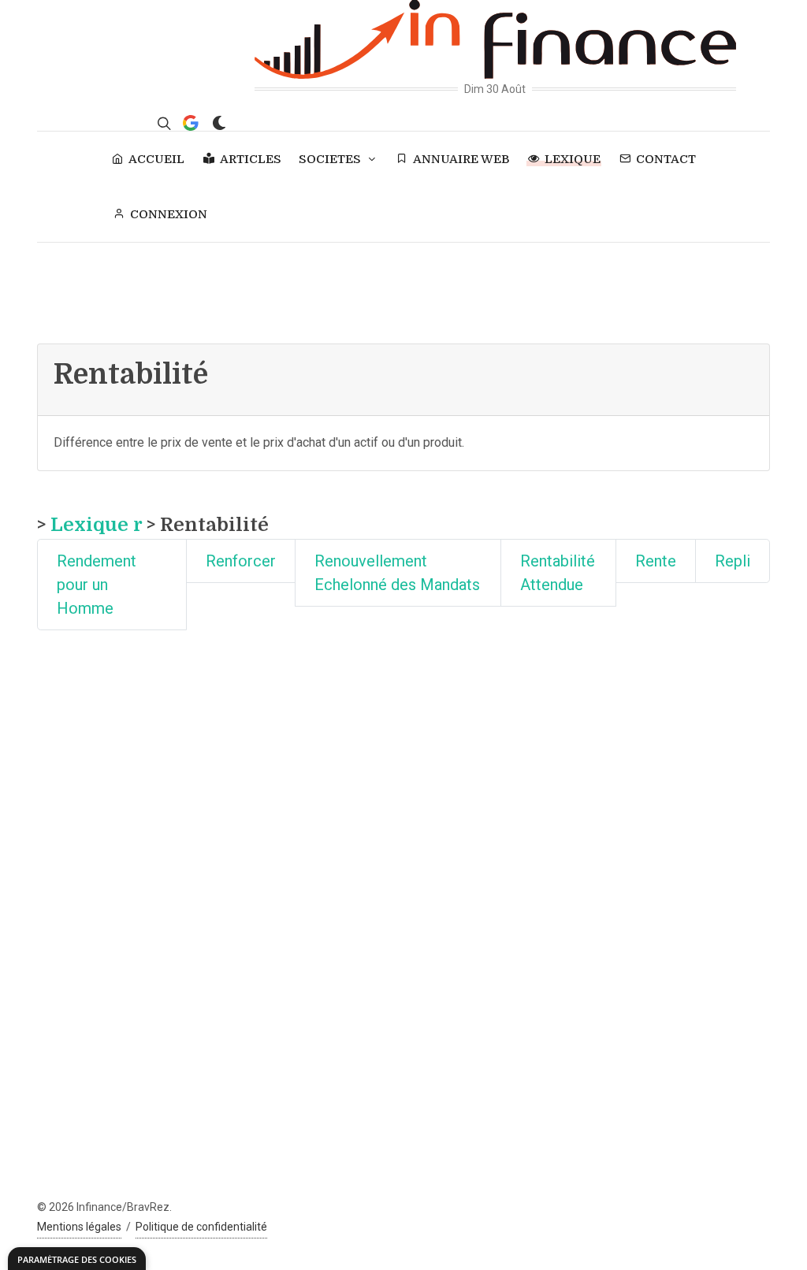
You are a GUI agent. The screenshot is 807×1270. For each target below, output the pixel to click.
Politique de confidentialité (201, 1226)
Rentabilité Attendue (557, 572)
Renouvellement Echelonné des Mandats (397, 572)
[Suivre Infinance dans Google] (191, 123)
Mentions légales (79, 1226)
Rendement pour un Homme (96, 584)
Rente (655, 560)
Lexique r (96, 525)
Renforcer (241, 560)
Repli (732, 560)
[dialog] (77, 1258)
